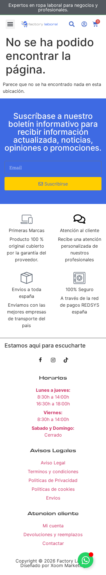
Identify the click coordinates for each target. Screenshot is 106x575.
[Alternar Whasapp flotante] (85, 560)
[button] (10, 24)
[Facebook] (40, 359)
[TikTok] (66, 359)
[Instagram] (53, 359)
